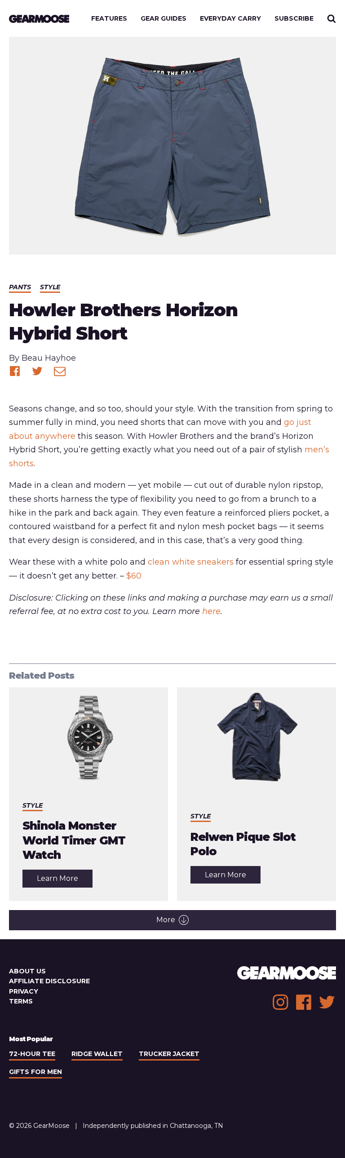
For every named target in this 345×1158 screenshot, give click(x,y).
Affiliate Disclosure (49, 981)
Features (109, 18)
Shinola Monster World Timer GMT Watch (73, 840)
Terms (21, 1001)
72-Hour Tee (32, 1054)
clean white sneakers (191, 562)
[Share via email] (60, 371)
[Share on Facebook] (15, 371)
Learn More (65, 880)
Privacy (23, 991)
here (211, 611)
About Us (27, 971)
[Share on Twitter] (37, 371)
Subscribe (294, 18)
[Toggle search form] (331, 18)
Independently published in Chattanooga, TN (153, 1126)
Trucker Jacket (169, 1054)
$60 (134, 576)
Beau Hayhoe (49, 358)
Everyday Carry (230, 18)
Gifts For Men (35, 1072)
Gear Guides (163, 18)
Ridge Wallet (97, 1054)
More (165, 919)
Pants (20, 287)
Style (50, 287)
